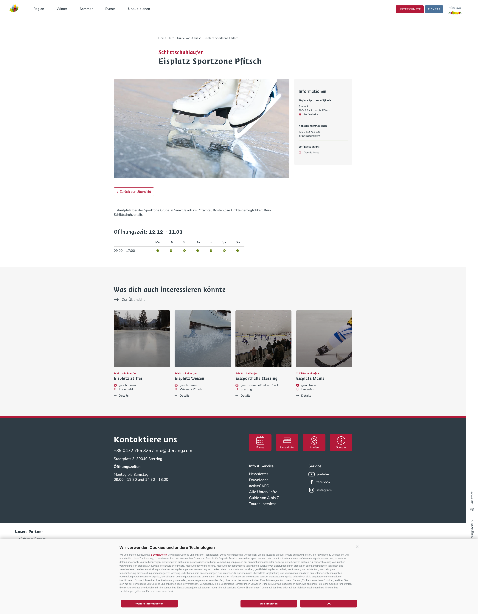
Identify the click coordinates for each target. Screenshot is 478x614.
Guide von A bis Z (264, 497)
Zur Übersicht (133, 299)
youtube (322, 474)
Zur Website (311, 114)
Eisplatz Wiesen (189, 378)
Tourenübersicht (262, 503)
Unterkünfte (410, 9)
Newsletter (258, 473)
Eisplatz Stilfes (128, 378)
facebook (323, 482)
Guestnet (472, 498)
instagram (324, 490)
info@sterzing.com (309, 136)
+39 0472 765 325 (309, 132)
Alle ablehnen (269, 603)
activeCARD (259, 485)
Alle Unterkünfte (263, 491)
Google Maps (311, 152)
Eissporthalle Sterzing (256, 378)
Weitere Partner (33, 539)
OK (329, 603)
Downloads (259, 479)
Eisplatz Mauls (310, 378)
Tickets (434, 9)
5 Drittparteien (159, 554)
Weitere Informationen (149, 603)
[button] (357, 546)
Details (124, 396)
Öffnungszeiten (472, 531)
